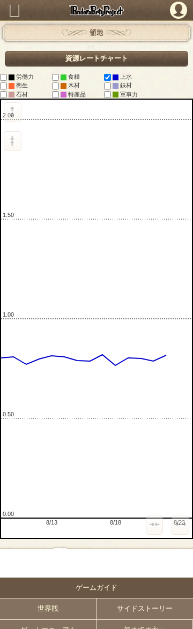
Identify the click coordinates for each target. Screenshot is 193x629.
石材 (21, 94)
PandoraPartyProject (96, 10)
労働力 (24, 76)
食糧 (73, 76)
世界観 (48, 608)
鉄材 (125, 85)
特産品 (76, 94)
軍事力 (128, 94)
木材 (73, 85)
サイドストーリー (145, 608)
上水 (125, 76)
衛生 (21, 85)
